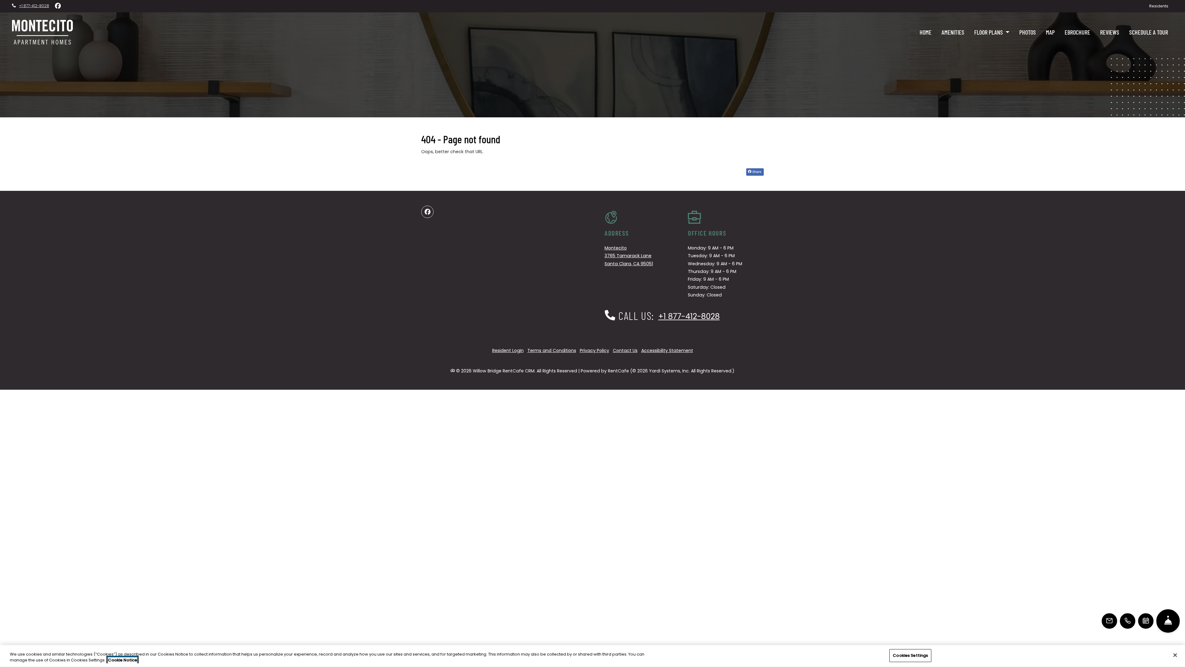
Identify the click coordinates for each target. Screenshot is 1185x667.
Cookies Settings (910, 655)
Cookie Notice (122, 660)
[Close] (1175, 655)
